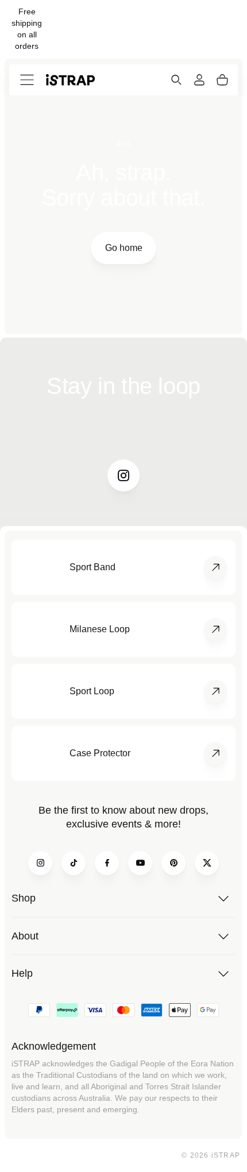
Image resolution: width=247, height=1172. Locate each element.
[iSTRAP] (70, 79)
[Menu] (27, 79)
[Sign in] (199, 80)
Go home (123, 248)
